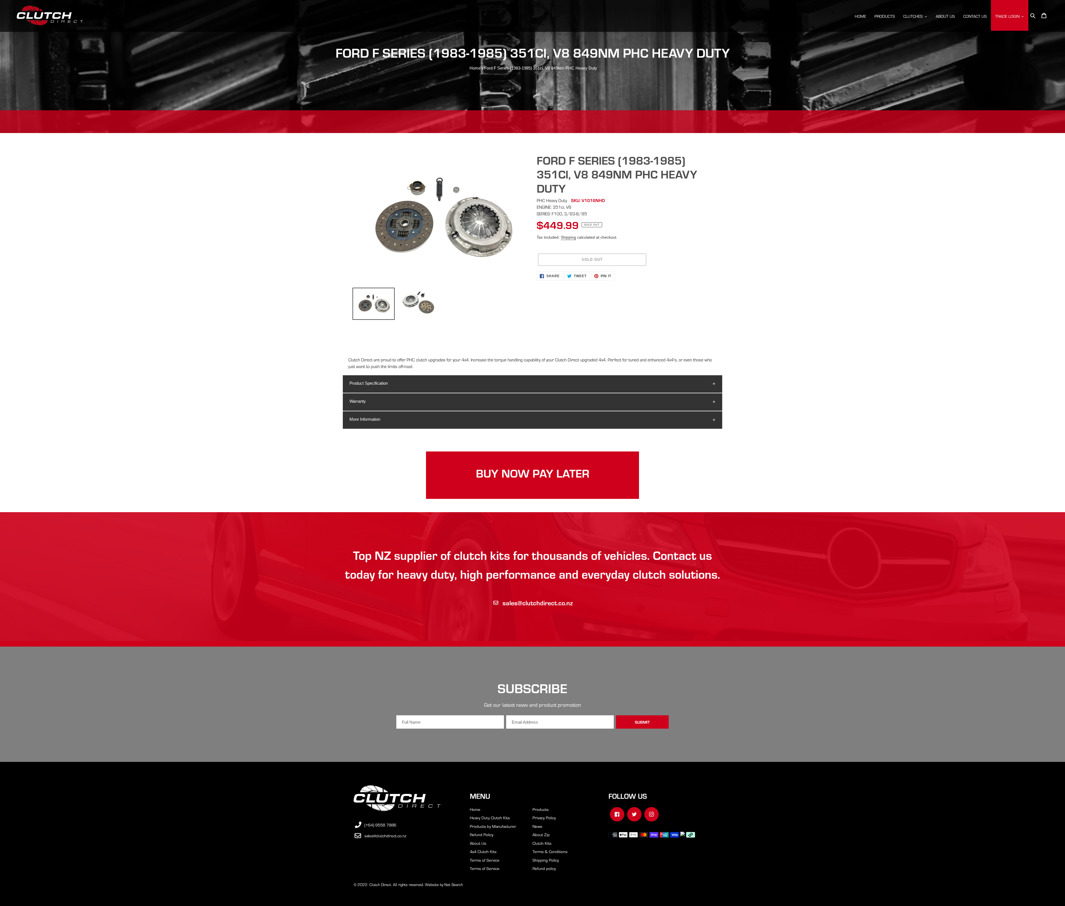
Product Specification (368, 383)
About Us (478, 843)
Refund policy (544, 868)
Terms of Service (484, 860)
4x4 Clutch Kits (483, 851)
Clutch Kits (541, 843)
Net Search (453, 884)
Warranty (357, 401)
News (537, 826)
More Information (364, 419)
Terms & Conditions (549, 851)
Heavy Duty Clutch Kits (490, 817)
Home (475, 68)
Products (540, 809)
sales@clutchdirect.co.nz (538, 602)
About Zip (541, 834)
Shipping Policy (545, 860)
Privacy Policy (544, 817)
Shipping (568, 237)
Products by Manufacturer (493, 826)
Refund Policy (481, 834)
